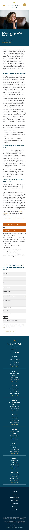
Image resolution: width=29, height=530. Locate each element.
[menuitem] (8, 527)
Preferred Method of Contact (9, 296)
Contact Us (14, 510)
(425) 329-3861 (14, 366)
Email (4, 282)
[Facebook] (11, 352)
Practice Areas (14, 500)
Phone (4, 278)
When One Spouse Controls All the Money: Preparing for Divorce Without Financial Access (14, 238)
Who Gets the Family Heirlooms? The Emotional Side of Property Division (14, 234)
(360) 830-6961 (14, 482)
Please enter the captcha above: (10, 320)
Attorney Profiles (14, 497)
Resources (14, 506)
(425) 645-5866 (14, 395)
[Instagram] (15, 352)
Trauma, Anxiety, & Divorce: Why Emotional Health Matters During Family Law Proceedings (14, 255)
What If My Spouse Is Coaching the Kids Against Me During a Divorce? (12, 251)
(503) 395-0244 (14, 410)
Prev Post (8, 219)
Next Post (20, 219)
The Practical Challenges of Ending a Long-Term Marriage (13, 246)
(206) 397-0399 (14, 453)
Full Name (5, 273)
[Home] (14, 5)
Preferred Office (6, 291)
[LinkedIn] (13, 352)
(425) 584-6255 (14, 439)
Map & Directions (14, 365)
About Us (14, 491)
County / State (6, 287)
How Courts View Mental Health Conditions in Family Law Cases (14, 242)
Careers (14, 494)
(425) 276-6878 (14, 381)
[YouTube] (18, 352)
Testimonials (14, 503)
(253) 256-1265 (14, 468)
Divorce (5, 227)
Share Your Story (7, 300)
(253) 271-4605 (14, 424)
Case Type (5, 310)
